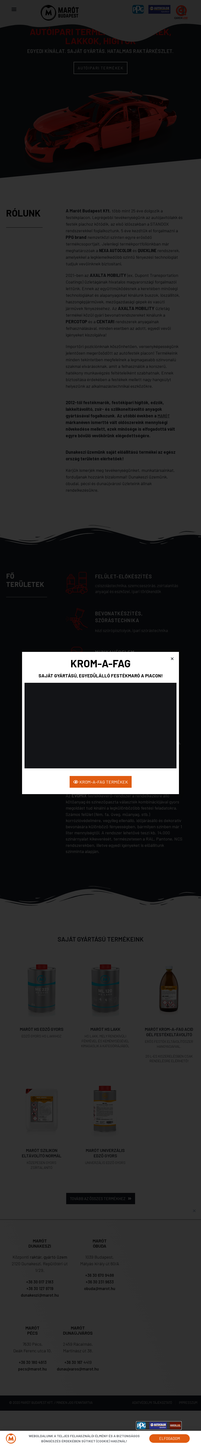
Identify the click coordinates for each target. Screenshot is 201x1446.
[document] (100, 723)
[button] (172, 658)
